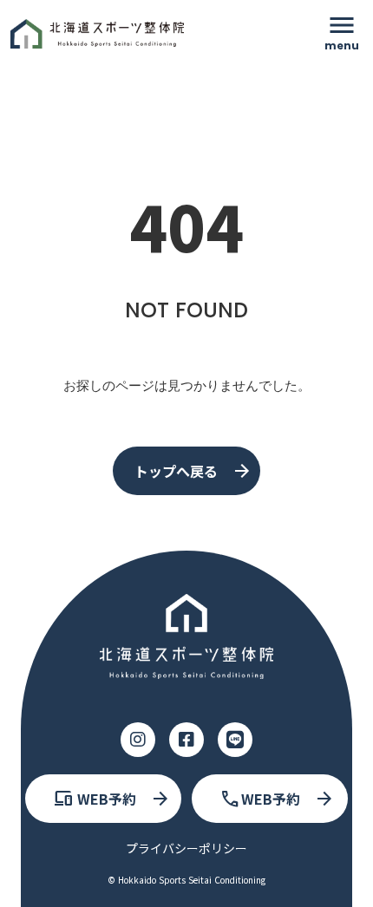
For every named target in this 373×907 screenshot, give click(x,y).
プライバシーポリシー (186, 848)
